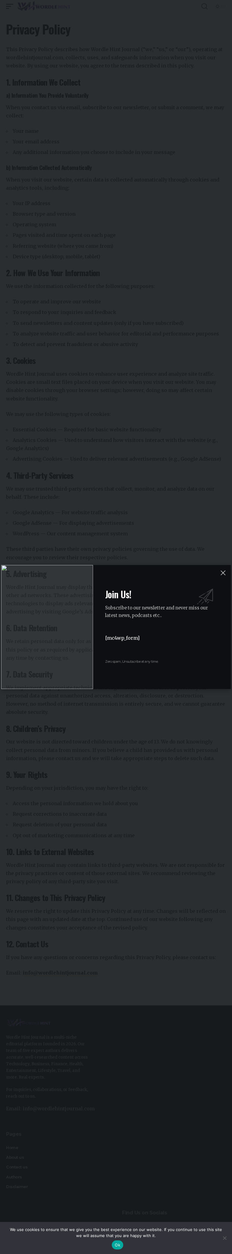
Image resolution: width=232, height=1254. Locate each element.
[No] (224, 1238)
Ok (117, 1245)
